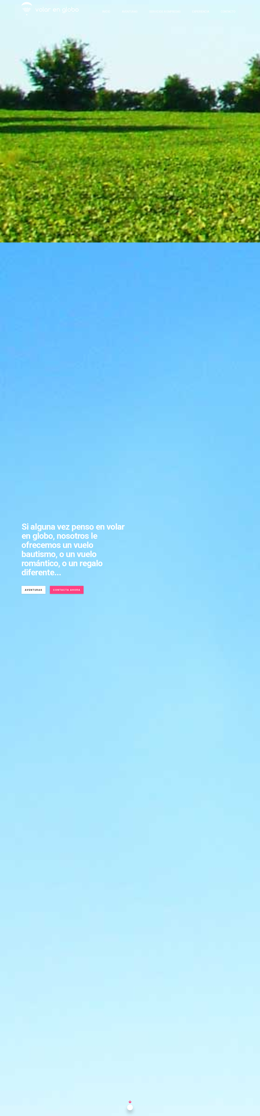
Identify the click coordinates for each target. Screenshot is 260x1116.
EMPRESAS (165, 11)
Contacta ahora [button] (66, 590)
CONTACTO (228, 11)
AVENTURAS (130, 11)
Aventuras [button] (33, 590)
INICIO (106, 11)
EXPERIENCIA (200, 11)
